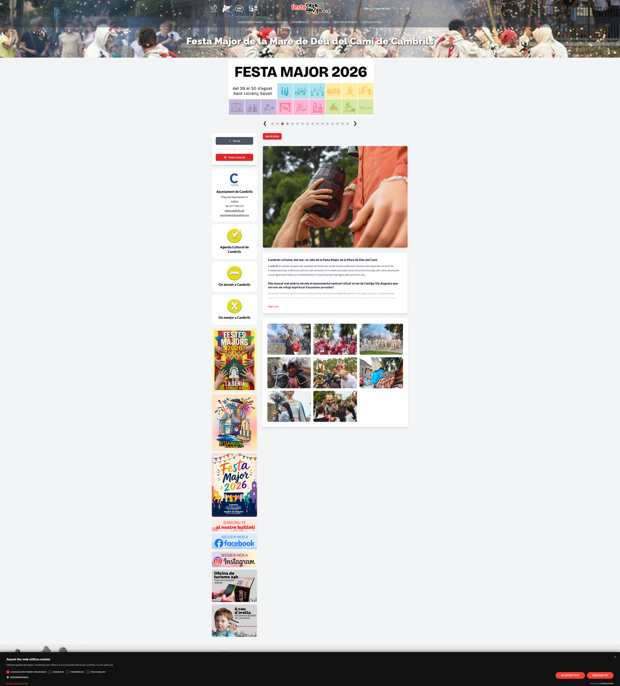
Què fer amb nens (345, 22)
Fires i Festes (321, 22)
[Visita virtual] (239, 8)
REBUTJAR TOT (600, 675)
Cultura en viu (371, 22)
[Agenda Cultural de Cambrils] (234, 241)
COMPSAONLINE (607, 683)
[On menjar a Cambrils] (234, 310)
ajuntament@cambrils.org (234, 215)
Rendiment (58, 672)
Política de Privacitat (16, 683)
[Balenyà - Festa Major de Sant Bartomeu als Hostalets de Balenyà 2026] (310, 87)
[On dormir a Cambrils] (234, 277)
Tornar (237, 140)
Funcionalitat (98, 672)
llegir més (273, 306)
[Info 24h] (253, 8)
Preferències (77, 672)
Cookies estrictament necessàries (28, 672)
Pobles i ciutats (277, 22)
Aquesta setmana (250, 22)
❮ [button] (265, 123)
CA (395, 8)
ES (401, 8)
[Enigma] (226, 8)
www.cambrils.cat (234, 210)
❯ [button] (355, 123)
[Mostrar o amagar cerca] (408, 8)
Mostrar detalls (19, 677)
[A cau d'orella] (213, 8)
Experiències (300, 22)
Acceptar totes (570, 675)
